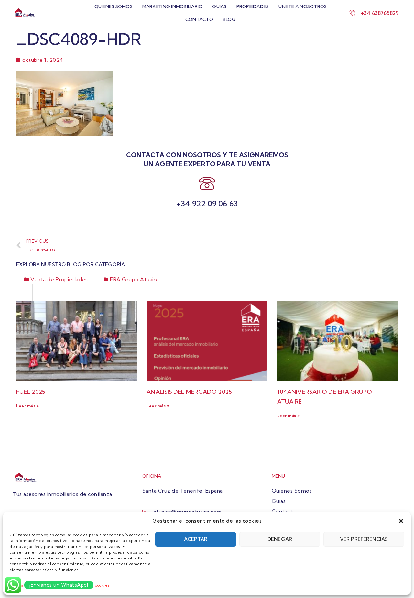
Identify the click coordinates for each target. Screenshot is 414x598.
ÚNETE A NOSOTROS (302, 6)
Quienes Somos (113, 6)
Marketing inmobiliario (172, 6)
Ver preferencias (364, 539)
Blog (229, 19)
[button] (401, 521)
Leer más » (27, 406)
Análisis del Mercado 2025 (189, 391)
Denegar (279, 539)
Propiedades (252, 6)
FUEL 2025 (30, 391)
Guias (219, 6)
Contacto (199, 19)
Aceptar (195, 539)
